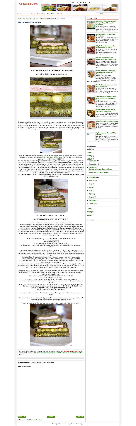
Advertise (50, 14)
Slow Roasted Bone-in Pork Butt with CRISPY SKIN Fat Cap (106, 98)
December (93, 161)
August (92, 180)
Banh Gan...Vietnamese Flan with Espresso (106, 85)
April (91, 194)
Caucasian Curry (28, 3)
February (92, 200)
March (91, 197)
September (93, 177)
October (92, 167)
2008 (89, 215)
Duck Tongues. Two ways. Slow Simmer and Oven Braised (105, 72)
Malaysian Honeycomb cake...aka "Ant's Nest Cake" (106, 58)
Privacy (32, 14)
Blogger (81, 424)
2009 (89, 212)
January (92, 203)
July (91, 184)
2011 (89, 159)
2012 (89, 156)
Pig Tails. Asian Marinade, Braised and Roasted (105, 46)
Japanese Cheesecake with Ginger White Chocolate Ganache (106, 22)
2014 (89, 149)
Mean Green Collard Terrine (29, 22)
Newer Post (22, 416)
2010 (89, 208)
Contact (59, 14)
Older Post (80, 416)
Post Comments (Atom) (34, 420)
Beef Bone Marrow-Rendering (107, 121)
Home (19, 14)
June (91, 187)
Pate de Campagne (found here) (51, 157)
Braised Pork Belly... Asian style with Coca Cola (105, 110)
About (26, 14)
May (91, 190)
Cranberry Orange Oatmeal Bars (100, 169)
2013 (89, 152)
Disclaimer (41, 14)
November (93, 164)
